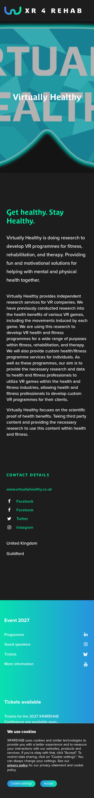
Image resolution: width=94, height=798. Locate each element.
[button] (9, 501)
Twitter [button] (22, 518)
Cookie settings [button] (21, 783)
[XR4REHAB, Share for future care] (42, 11)
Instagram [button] (24, 527)
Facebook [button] (24, 501)
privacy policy (17, 765)
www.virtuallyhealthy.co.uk (29, 489)
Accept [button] (48, 783)
